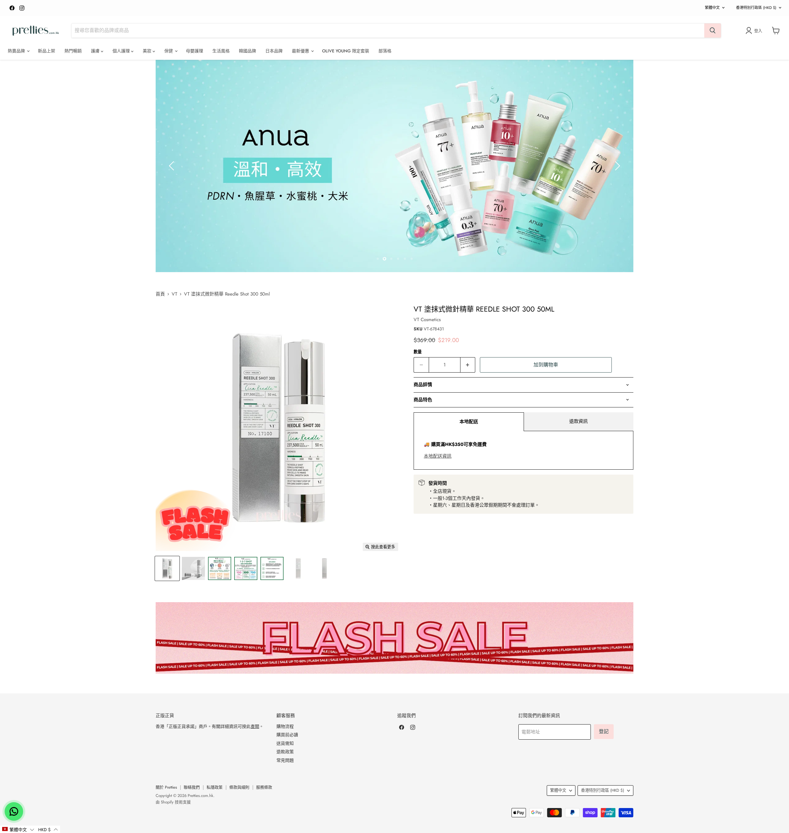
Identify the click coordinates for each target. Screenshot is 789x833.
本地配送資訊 (438, 456)
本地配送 (469, 421)
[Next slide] (616, 166)
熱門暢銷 (73, 51)
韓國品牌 (247, 51)
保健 (169, 51)
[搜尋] (712, 30)
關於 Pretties (166, 787)
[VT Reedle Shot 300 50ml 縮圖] (167, 568)
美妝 (148, 51)
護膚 (96, 51)
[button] (18, 829)
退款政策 (285, 752)
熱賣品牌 (17, 51)
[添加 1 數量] (468, 365)
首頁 (160, 294)
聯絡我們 (192, 787)
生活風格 (221, 51)
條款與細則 (239, 787)
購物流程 (285, 726)
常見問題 (285, 760)
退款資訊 (578, 421)
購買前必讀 (287, 735)
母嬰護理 (194, 51)
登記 (604, 731)
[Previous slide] (172, 166)
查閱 (255, 726)
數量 (418, 351)
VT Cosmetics (427, 319)
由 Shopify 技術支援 (173, 802)
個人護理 (121, 51)
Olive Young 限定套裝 (345, 51)
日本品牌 (274, 51)
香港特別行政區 (756, 7)
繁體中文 (712, 7)
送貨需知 (285, 743)
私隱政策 (214, 787)
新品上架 (46, 51)
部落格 (384, 51)
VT (174, 294)
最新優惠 (301, 51)
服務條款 (264, 787)
